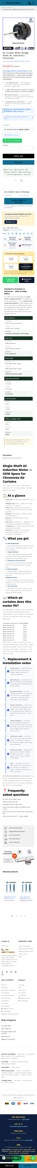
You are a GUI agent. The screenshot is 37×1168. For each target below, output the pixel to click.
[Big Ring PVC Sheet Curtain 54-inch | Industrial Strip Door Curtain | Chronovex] (10, 887)
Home (2, 7)
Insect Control (5, 1056)
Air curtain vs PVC (17, 1149)
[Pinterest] (16, 972)
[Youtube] (11, 972)
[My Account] (33, 3)
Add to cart (18, 156)
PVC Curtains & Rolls (18, 1056)
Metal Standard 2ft (8, 625)
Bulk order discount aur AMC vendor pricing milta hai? (18, 812)
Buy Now (18, 162)
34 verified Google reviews (18, 1126)
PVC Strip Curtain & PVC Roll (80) (8, 1032)
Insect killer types (15, 1151)
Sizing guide (27, 1149)
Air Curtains (30, 1054)
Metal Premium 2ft (8, 633)
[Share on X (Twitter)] (12, 233)
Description (7, 455)
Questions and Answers (12, 458)
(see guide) (28, 1140)
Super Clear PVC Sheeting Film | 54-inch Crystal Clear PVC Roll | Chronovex (25, 897)
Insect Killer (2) (6, 1028)
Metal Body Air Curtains (8, 1064)
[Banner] (18, 857)
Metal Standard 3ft (8, 627)
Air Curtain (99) (6, 1026)
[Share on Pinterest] (16, 233)
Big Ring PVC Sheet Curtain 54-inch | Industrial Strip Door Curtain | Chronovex (10, 897)
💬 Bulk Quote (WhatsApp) (10, 280)
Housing (22, 1075)
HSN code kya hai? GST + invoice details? (15, 816)
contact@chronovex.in (8, 965)
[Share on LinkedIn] (20, 233)
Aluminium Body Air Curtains (19, 1061)
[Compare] (21, 180)
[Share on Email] (28, 233)
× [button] (19, 1158)
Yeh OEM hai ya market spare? (12, 799)
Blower (29, 1075)
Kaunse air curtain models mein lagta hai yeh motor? (16, 808)
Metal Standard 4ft (8, 631)
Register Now (11, 222)
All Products (14, 230)
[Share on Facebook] (9, 233)
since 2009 (25, 1119)
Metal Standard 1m (8, 629)
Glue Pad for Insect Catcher (9, 1075)
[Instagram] (7, 972)
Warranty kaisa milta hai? (10, 802)
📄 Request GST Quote (26, 280)
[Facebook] (2, 972)
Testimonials (24, 1153)
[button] (12, 916)
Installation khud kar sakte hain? (12, 804)
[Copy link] (31, 233)
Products (9, 7)
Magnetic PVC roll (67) (8, 1039)
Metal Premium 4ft (8, 640)
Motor (20, 230)
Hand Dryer (21, 1054)
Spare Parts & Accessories (9, 1058)
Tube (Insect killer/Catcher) (23, 1073)
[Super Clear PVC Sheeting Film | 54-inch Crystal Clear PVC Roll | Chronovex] (26, 887)
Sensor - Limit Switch (23, 1070)
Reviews (16, 1153)
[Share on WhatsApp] (24, 233)
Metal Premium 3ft (8, 636)
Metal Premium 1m (8, 638)
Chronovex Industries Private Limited (18, 61)
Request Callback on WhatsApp (18, 201)
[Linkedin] (2, 974)
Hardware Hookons (7, 1073)
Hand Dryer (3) (5, 1036)
